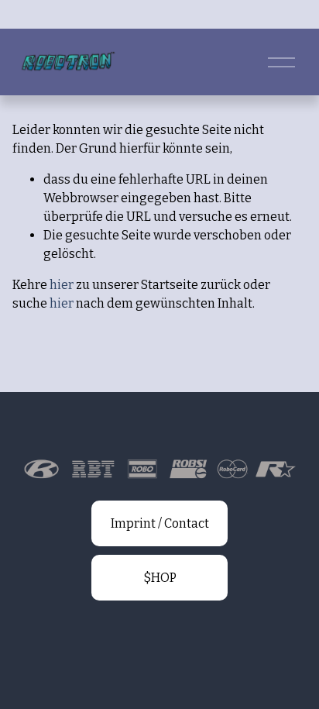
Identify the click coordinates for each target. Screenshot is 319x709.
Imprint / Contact (160, 523)
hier (62, 284)
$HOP (160, 577)
